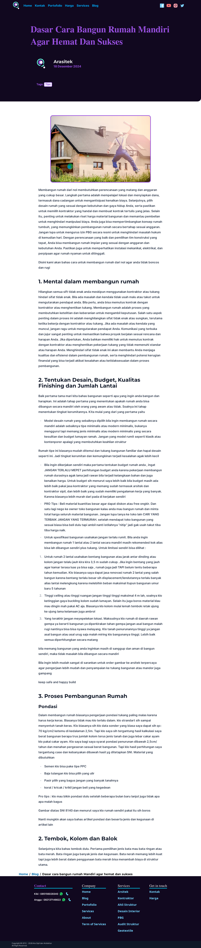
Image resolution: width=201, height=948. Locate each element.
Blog (95, 5)
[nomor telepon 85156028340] (67, 894)
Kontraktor (126, 898)
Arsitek (123, 892)
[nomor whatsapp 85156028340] (61, 894)
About (86, 918)
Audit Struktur (128, 924)
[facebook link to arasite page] (162, 5)
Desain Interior (129, 911)
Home (28, 5)
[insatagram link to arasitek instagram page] (175, 5)
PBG (121, 918)
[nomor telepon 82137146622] (70, 900)
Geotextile (125, 931)
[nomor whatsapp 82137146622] (64, 900)
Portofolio (55, 5)
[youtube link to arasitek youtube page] (168, 5)
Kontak (40, 5)
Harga (69, 5)
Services (83, 5)
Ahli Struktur (127, 905)
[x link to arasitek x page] (182, 5)
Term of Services (94, 924)
